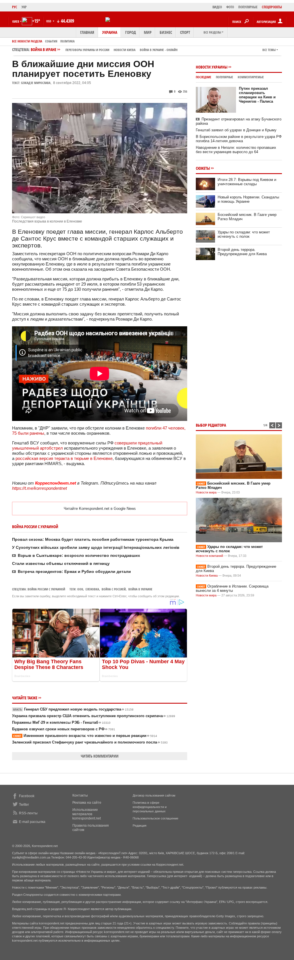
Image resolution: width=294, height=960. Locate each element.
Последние (203, 77)
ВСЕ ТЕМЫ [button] (269, 50)
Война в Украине (140, 589)
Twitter (24, 805)
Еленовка (92, 589)
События (51, 41)
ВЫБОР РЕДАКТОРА (211, 425)
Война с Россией (114, 589)
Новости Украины (211, 67)
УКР (24, 7)
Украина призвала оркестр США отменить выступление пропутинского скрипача (93, 716)
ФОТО (230, 7)
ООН (80, 589)
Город (130, 32)
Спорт (185, 32)
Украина (109, 32)
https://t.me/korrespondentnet (39, 488)
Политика (67, 41)
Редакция (139, 825)
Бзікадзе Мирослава (36, 83)
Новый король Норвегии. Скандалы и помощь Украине (248, 199)
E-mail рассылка (32, 822)
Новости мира (206, 492)
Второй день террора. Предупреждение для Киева (242, 251)
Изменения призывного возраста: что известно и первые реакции (85, 735)
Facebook (26, 796)
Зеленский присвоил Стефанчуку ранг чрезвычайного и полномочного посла (90, 742)
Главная (87, 32)
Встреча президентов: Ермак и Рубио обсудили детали (74, 571)
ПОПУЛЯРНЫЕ (248, 7)
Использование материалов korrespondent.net (86, 814)
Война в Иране (104, 49)
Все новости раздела (27, 41)
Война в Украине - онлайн (158, 50)
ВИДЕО (217, 7)
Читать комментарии (100, 756)
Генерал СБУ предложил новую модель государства (73, 709)
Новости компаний (209, 555)
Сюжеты (203, 168)
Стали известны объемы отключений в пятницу (61, 563)
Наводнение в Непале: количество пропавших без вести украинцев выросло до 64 (236, 149)
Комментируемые (251, 77)
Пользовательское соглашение (155, 818)
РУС (14, 7)
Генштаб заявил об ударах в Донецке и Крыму (236, 130)
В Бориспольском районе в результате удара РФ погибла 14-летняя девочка (239, 138)
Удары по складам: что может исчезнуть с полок (244, 234)
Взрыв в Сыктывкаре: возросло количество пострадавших (79, 555)
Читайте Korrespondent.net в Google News (100, 508)
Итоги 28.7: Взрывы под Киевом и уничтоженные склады (247, 181)
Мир (148, 32)
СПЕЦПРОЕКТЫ (272, 7)
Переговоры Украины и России (87, 50)
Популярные (224, 77)
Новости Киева (207, 575)
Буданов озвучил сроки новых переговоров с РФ (63, 729)
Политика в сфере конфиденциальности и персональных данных (150, 807)
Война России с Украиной (46, 589)
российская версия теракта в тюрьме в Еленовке (63, 458)
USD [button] (49, 21)
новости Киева (125, 50)
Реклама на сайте (86, 803)
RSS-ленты (28, 813)
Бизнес (166, 32)
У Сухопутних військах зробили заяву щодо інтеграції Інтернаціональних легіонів (95, 547)
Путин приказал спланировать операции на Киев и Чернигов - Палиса (257, 95)
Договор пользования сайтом (154, 795)
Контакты (80, 795)
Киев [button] (15, 21)
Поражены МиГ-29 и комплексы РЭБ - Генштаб (61, 722)
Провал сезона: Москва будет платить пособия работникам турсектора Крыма (92, 539)
